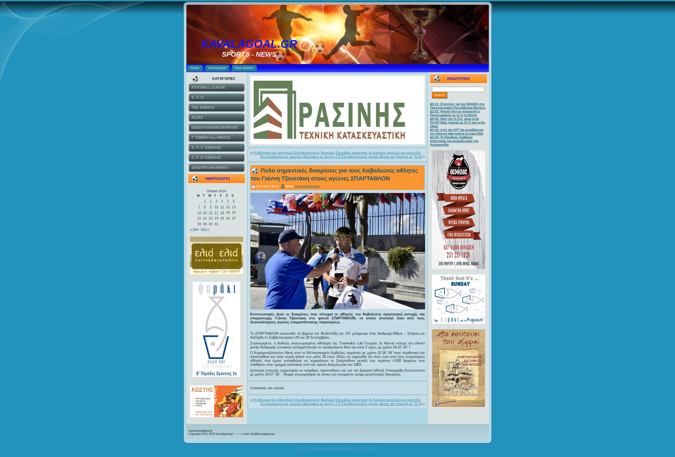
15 (205, 212)
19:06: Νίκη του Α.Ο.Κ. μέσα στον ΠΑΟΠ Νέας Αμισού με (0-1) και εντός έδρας (457, 122)
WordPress (317, 447)
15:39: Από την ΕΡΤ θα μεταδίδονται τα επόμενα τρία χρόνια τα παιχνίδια (456, 132)
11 (222, 207)
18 (222, 212)
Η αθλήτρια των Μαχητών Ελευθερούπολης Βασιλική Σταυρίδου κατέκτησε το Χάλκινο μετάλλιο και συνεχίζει (337, 153)
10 (216, 207)
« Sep (194, 229)
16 (211, 212)
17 (216, 212)
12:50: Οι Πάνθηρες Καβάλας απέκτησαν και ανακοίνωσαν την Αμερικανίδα (454, 141)
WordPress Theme (341, 447)
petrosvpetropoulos (307, 186)
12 (228, 207)
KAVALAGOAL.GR (249, 44)
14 (199, 212)
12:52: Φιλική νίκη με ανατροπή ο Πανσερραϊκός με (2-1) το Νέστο (455, 113)
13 (234, 207)
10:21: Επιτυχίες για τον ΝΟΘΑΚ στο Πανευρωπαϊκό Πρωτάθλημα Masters (458, 106)
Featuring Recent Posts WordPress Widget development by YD (337, 453)
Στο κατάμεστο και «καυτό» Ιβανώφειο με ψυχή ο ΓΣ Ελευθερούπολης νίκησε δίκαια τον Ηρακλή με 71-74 (341, 157)
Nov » (205, 229)
